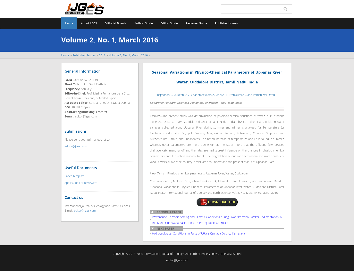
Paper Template (75, 176)
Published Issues (226, 23)
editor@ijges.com (75, 146)
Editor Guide (169, 23)
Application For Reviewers (81, 183)
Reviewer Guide (196, 23)
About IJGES (89, 23)
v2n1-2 (217, 202)
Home (69, 23)
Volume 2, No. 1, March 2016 (128, 55)
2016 (102, 55)
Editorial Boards (116, 23)
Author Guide (143, 23)
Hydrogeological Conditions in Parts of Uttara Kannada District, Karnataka (198, 233)
